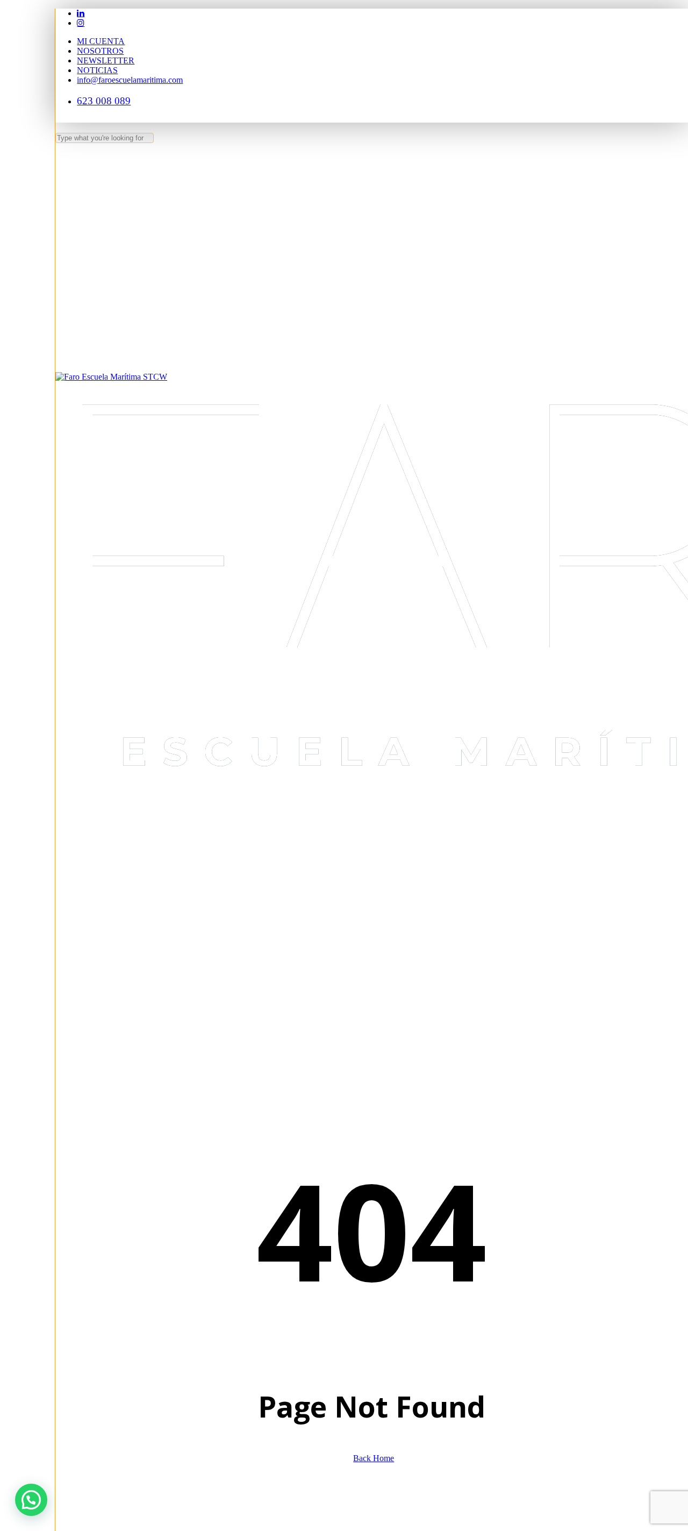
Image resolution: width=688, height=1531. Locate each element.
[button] (31, 1500)
